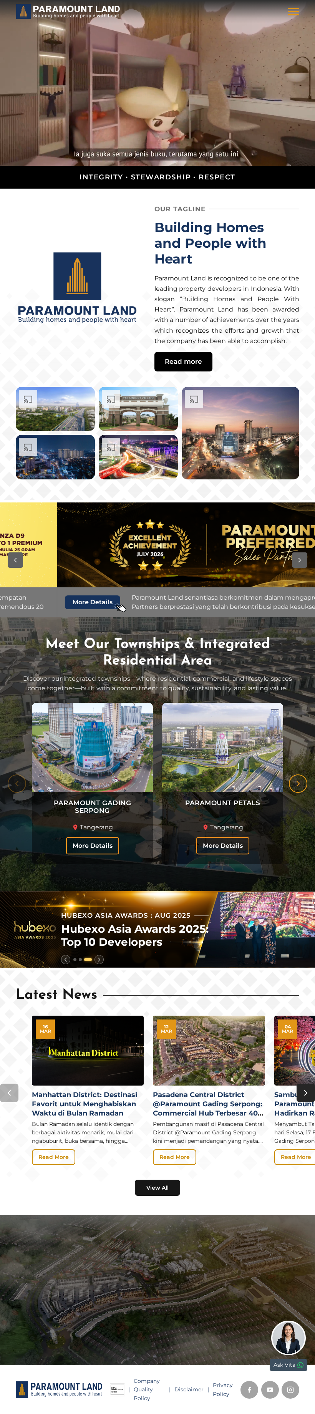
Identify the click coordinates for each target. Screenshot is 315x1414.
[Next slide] (298, 783)
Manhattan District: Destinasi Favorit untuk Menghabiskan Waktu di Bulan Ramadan (84, 1103)
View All (157, 1187)
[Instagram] (290, 1390)
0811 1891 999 (41, 1338)
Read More (53, 1157)
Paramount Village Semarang (206, 1285)
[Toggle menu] (293, 11)
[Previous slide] (17, 783)
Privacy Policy (223, 1389)
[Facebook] (249, 1390)
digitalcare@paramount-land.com (70, 1362)
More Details (93, 845)
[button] (15, 560)
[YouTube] (270, 1390)
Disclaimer (189, 1389)
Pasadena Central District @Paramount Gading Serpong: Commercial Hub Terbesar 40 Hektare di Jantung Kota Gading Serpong (207, 1113)
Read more (183, 361)
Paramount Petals (188, 1274)
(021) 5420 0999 (47, 1350)
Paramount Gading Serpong (204, 1263)
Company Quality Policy (147, 1390)
